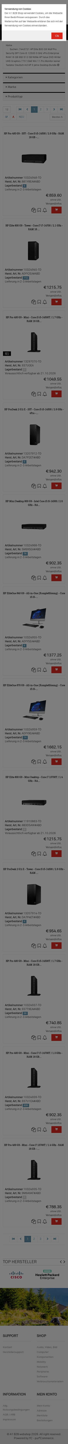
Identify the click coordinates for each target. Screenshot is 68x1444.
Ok (57, 35)
